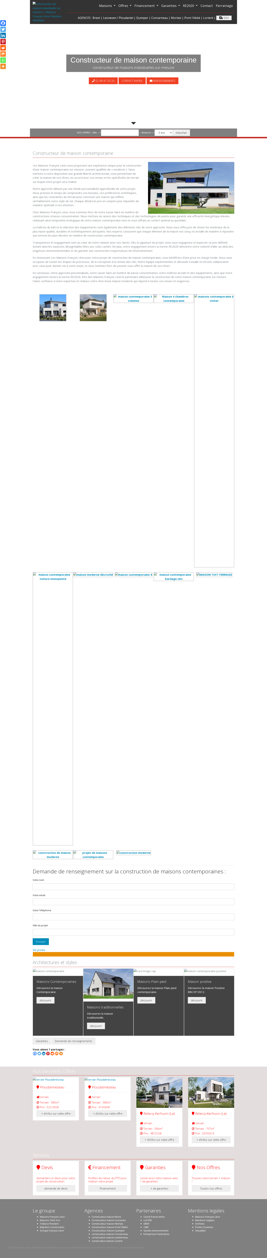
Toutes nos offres (211, 1188)
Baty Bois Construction (52, 1227)
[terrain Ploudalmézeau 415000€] (108, 1079)
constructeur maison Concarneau (110, 1234)
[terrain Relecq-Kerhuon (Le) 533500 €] (211, 1092)
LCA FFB (147, 1220)
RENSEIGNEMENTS (163, 81)
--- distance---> (147, 132)
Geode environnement (155, 1230)
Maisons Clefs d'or (50, 1220)
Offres (123, 5)
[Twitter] (39, 1053)
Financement (145, 5)
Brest (96, 18)
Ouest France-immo (154, 1216)
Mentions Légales (205, 1220)
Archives (200, 1223)
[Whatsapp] (3, 60)
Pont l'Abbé (192, 18)
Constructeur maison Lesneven (109, 1220)
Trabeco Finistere (49, 1223)
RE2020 (189, 5)
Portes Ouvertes (204, 1227)
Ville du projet (40, 925)
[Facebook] (35, 1053)
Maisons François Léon (52, 1216)
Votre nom (38, 880)
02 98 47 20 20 (105, 81)
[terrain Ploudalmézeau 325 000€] (56, 1079)
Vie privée (39, 950)
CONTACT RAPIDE (132, 81)
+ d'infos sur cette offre (56, 1113)
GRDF (146, 1223)
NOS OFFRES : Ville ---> (89, 132)
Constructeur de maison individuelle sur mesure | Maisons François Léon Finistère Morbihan (67, 1247)
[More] (61, 1053)
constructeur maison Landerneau (110, 1237)
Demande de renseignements (73, 1041)
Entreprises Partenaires (156, 1234)
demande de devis (56, 1188)
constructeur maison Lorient (107, 1241)
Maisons (106, 5)
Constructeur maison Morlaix (107, 1223)
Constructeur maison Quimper (108, 1230)
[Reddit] (52, 1053)
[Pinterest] (48, 1053)
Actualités (200, 1230)
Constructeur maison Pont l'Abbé (110, 1227)
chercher (181, 133)
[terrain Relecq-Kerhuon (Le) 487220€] (159, 1092)
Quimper (142, 18)
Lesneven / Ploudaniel (118, 18)
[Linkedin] (43, 1053)
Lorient (208, 18)
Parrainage (224, 5)
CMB (145, 1227)
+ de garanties (159, 1188)
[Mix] (56, 1053)
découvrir (45, 1000)
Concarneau (159, 18)
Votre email (39, 895)
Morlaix (176, 18)
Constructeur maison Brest (106, 1216)
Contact (207, 5)
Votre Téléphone (42, 910)
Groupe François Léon (52, 1230)
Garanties (169, 5)
